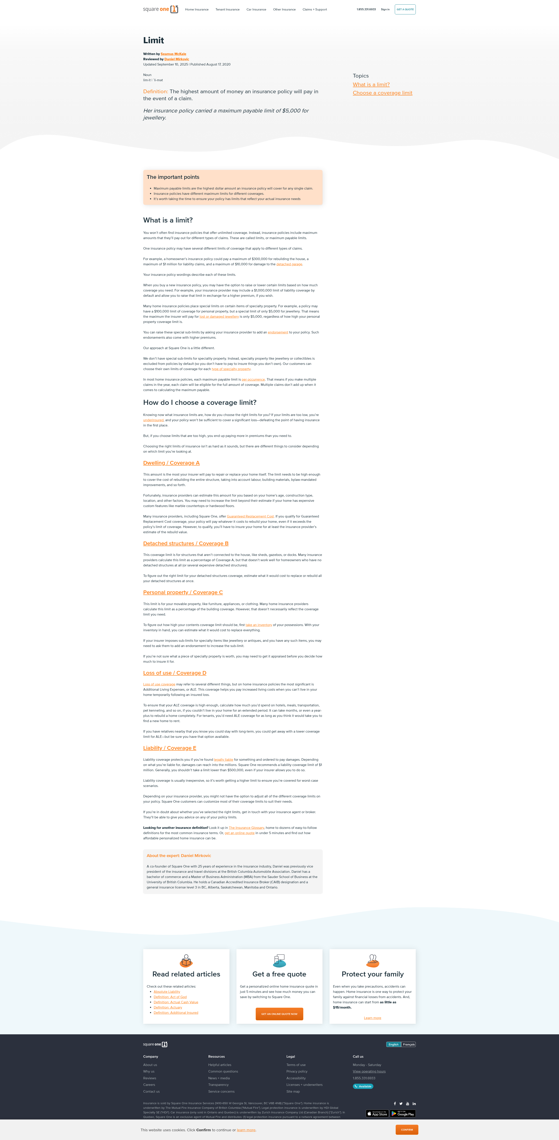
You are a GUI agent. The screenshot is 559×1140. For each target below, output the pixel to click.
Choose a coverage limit (382, 92)
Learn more (372, 1018)
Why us (148, 1071)
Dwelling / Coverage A (171, 462)
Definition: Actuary (168, 1007)
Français (409, 1044)
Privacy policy (296, 1071)
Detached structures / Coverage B (186, 543)
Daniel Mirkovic (176, 59)
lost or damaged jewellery (219, 316)
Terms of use (296, 1065)
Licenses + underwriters (304, 1085)
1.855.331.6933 (366, 9)
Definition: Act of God (170, 997)
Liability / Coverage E (169, 748)
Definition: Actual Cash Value (176, 1002)
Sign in (385, 9)
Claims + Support (315, 9)
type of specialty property (231, 369)
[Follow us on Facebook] (395, 1103)
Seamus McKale (173, 54)
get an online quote (240, 833)
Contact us (151, 1091)
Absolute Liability (167, 991)
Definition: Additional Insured (176, 1012)
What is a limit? (371, 84)
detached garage (289, 264)
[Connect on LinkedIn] (414, 1103)
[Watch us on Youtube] (407, 1103)
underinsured (153, 420)
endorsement (278, 332)
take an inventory (259, 625)
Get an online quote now (279, 1014)
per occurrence (253, 379)
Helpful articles (219, 1065)
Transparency (218, 1085)
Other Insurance (284, 9)
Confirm (407, 1129)
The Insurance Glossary (246, 828)
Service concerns (221, 1091)
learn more (246, 1130)
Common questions (223, 1071)
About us (150, 1065)
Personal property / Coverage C (183, 592)
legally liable (223, 759)
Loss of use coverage (159, 684)
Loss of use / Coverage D (174, 672)
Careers (149, 1085)
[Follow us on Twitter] (401, 1103)
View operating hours (369, 1071)
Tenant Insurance (228, 9)
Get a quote (405, 9)
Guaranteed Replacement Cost (250, 516)
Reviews (149, 1078)
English (394, 1044)
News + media (219, 1078)
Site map (293, 1091)
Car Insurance (256, 9)
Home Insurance (197, 9)
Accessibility (296, 1078)
